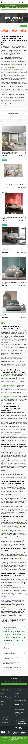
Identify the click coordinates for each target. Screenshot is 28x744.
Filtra (2, 121)
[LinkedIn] (20, 728)
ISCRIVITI (14, 683)
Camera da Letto (11, 20)
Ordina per (22, 121)
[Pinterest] (21, 728)
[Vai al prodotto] (14, 141)
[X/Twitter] (18, 728)
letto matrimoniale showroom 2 (14, 30)
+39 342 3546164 (21, 721)
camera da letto (11, 67)
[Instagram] (16, 728)
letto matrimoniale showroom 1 (5, 30)
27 (14, 323)
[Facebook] (15, 728)
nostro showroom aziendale (18, 101)
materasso (18, 554)
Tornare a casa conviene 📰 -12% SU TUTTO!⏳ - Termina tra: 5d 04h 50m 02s (14, 6)
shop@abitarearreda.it (22, 723)
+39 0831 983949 (21, 719)
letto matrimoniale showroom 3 (23, 30)
